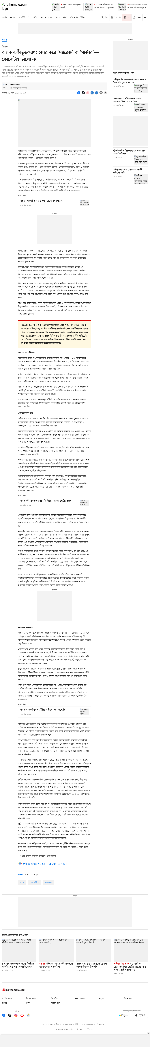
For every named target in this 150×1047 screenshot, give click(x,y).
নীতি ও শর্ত (78, 1024)
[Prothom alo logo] (13, 990)
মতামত (43, 17)
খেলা (50, 17)
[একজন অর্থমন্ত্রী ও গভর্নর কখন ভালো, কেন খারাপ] (84, 203)
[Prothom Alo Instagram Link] (17, 1015)
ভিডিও (83, 17)
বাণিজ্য (35, 17)
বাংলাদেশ (13, 17)
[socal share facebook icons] (79, 94)
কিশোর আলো (31, 998)
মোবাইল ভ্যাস (55, 1003)
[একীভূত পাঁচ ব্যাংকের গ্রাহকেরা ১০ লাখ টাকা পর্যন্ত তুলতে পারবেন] (141, 88)
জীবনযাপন (74, 17)
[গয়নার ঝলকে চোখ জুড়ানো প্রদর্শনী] (56, 7)
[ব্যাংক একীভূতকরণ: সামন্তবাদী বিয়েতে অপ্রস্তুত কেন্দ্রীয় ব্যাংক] (84, 503)
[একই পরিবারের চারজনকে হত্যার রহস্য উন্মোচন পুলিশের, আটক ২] (122, 7)
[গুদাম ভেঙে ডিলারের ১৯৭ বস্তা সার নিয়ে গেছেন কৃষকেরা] (89, 7)
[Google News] (28, 1015)
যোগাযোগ (89, 1024)
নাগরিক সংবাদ (7, 998)
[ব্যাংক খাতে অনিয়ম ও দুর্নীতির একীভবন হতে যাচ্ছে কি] (84, 712)
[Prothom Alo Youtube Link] (23, 1015)
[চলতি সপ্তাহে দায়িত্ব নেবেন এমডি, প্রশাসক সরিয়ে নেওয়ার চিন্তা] (141, 107)
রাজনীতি (22, 17)
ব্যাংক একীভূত (34, 882)
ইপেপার (4, 1003)
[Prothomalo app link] (123, 1016)
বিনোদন (57, 17)
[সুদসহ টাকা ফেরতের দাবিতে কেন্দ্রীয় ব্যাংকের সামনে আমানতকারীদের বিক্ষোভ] (131, 950)
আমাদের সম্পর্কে (47, 1024)
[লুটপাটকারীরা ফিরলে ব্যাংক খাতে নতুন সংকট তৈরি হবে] (141, 160)
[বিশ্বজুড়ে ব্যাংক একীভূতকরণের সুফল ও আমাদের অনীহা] (56, 950)
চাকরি (65, 17)
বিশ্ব (29, 17)
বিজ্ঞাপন (59, 1024)
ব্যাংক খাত (48, 882)
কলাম (4, 40)
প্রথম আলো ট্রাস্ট (80, 998)
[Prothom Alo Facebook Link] (5, 1015)
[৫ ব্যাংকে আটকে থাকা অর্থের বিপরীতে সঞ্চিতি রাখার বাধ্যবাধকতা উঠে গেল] (19, 950)
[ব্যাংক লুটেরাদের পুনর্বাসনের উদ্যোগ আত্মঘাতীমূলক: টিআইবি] (93, 950)
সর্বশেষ (4, 17)
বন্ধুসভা (101, 998)
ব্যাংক (22, 882)
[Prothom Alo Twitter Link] (11, 1015)
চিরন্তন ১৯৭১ (128, 998)
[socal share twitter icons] (83, 94)
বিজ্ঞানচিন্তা (54, 998)
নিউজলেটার (100, 1024)
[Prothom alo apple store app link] (140, 1016)
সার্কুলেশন (68, 1024)
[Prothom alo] (18, 7)
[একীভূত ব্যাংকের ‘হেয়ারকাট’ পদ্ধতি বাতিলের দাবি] (141, 179)
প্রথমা (28, 1003)
